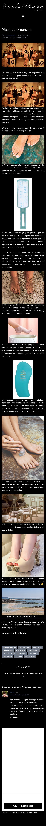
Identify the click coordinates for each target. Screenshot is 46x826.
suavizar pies (30, 656)
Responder (14, 722)
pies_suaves (7, 656)
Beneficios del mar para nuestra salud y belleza (23, 673)
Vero (12, 692)
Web (5, 792)
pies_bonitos (33, 653)
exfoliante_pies (24, 647)
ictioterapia (20, 650)
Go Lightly (28, 344)
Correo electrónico (12, 781)
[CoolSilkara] (23, 7)
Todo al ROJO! (24, 667)
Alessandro (39, 344)
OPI (14, 171)
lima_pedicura (33, 650)
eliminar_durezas (9, 647)
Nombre (8, 770)
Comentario (9, 750)
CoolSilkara (10, 35)
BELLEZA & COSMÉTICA (17, 37)
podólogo (18, 656)
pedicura (22, 653)
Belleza (5, 37)
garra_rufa (37, 647)
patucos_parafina (9, 653)
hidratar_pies (8, 650)
